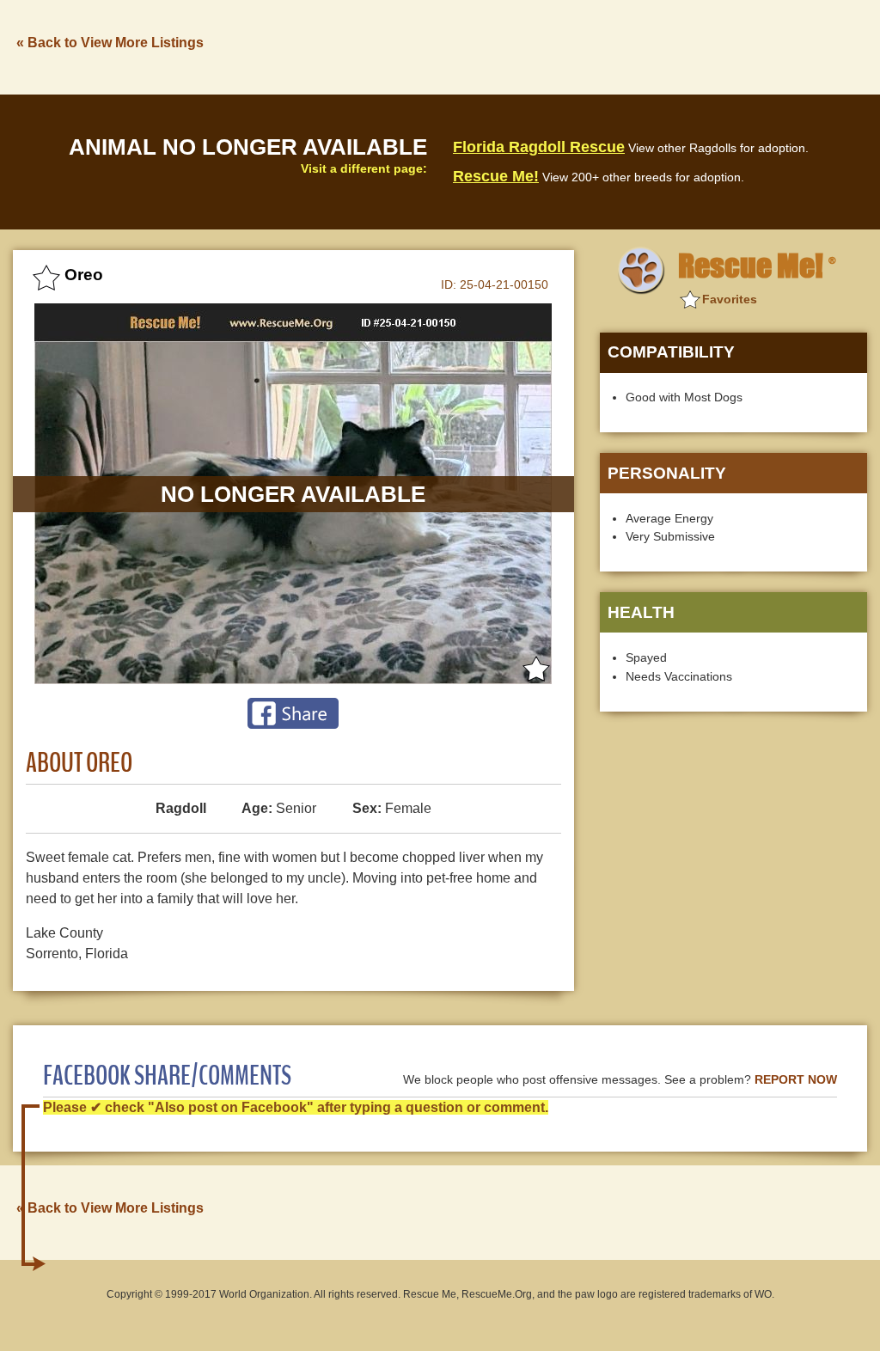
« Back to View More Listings (110, 42)
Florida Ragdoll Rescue (539, 147)
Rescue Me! (496, 176)
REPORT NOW (796, 1079)
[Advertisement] (554, 45)
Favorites (729, 299)
